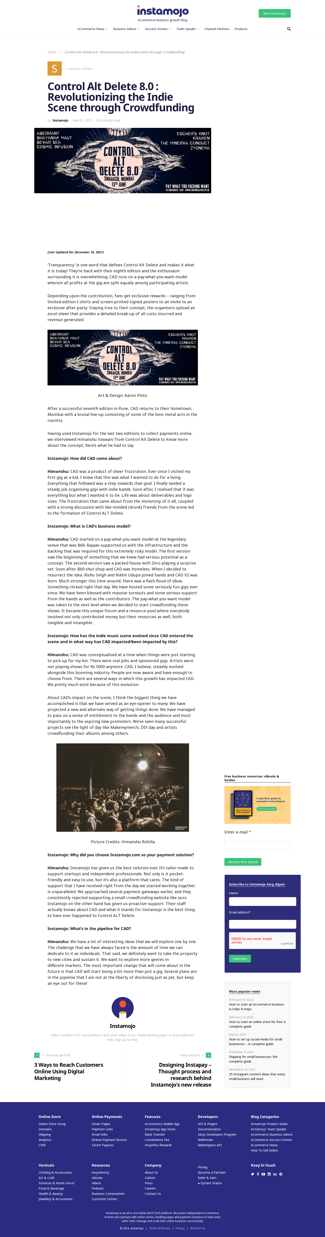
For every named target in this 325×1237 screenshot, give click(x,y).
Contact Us (153, 1194)
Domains (45, 1129)
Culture (150, 1178)
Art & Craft (47, 1178)
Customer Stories (104, 1199)
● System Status (210, 1183)
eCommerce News (264, 1145)
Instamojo (60, 120)
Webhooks (205, 1140)
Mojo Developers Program (217, 1134)
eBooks (97, 1178)
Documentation (209, 1129)
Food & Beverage (51, 1188)
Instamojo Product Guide (269, 1124)
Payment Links (102, 1129)
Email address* (240, 912)
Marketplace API (210, 1145)
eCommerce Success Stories (271, 1140)
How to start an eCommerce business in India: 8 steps (256, 1006)
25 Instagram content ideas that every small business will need (257, 1076)
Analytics (45, 1140)
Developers (208, 1116)
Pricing (202, 1167)
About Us (151, 1172)
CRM (42, 1145)
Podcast (98, 1188)
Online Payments (107, 1116)
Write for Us (197, 1228)
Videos (96, 1183)
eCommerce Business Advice (271, 1134)
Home (52, 52)
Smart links (100, 1134)
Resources (101, 1165)
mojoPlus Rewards (158, 1145)
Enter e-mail (237, 832)
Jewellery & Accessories (56, 1199)
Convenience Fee (157, 1140)
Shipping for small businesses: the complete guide (253, 1059)
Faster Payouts (103, 1145)
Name (233, 893)
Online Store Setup (52, 1124)
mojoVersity (100, 1172)
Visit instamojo (274, 13)
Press (149, 1183)
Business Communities (108, 1194)
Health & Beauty (51, 1194)
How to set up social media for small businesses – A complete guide (255, 1041)
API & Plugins (207, 1124)
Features (153, 1116)
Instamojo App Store (160, 1129)
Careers (150, 1188)
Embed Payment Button (109, 1140)
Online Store (50, 1116)
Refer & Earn (207, 1178)
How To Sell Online (264, 1150)
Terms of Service (159, 1228)
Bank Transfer (155, 1134)
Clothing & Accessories (55, 1172)
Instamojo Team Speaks (268, 1129)
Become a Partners (212, 1172)
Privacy (180, 1228)
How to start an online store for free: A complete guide (257, 1024)
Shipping (45, 1134)
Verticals (46, 1165)
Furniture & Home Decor (57, 1183)
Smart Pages (101, 1124)
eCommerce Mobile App (162, 1124)
